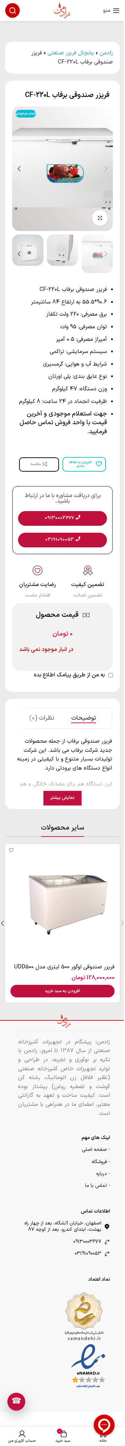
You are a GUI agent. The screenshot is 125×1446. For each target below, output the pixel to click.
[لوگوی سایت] (62, 10)
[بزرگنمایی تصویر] (100, 218)
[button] (106, 169)
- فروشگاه (101, 1162)
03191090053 (88, 1253)
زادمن (106, 53)
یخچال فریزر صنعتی (71, 53)
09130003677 (87, 1241)
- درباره (103, 1173)
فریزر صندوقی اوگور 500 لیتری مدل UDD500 (64, 967)
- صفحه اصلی (96, 1149)
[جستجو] (12, 10)
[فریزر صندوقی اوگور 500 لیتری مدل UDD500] (62, 901)
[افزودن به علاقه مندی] (11, 850)
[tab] (83, 718)
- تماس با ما (97, 1185)
